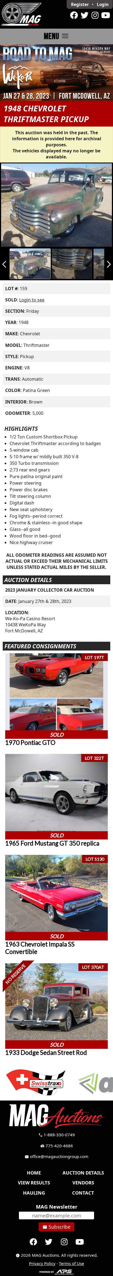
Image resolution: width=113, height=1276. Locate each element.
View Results (34, 1182)
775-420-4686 (56, 1145)
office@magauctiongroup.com (56, 1156)
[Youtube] (105, 15)
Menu (56, 36)
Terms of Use (71, 1263)
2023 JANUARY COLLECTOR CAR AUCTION (49, 590)
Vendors (83, 1182)
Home (34, 1173)
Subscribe (56, 1226)
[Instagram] (95, 15)
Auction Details (83, 1173)
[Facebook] (74, 15)
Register (80, 4)
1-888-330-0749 (56, 1134)
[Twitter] (84, 15)
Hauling (34, 1193)
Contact (83, 1193)
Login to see (31, 300)
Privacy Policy (42, 1263)
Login (103, 4)
